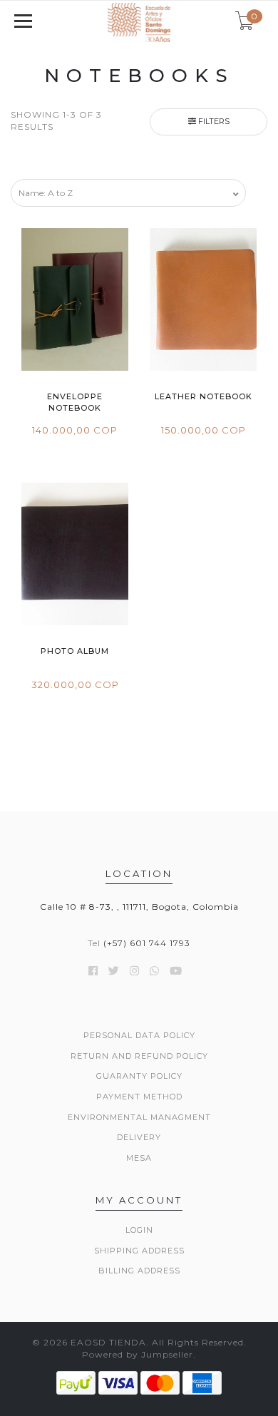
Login (139, 1230)
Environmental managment (139, 1117)
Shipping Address (139, 1251)
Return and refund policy (139, 1056)
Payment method (139, 1097)
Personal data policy (139, 1035)
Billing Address (139, 1271)
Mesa (139, 1158)
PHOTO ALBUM (75, 651)
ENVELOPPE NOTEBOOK (75, 401)
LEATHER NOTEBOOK (203, 396)
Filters (213, 121)
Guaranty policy (139, 1076)
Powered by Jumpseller (137, 1354)
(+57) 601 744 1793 (146, 943)
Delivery (139, 1137)
